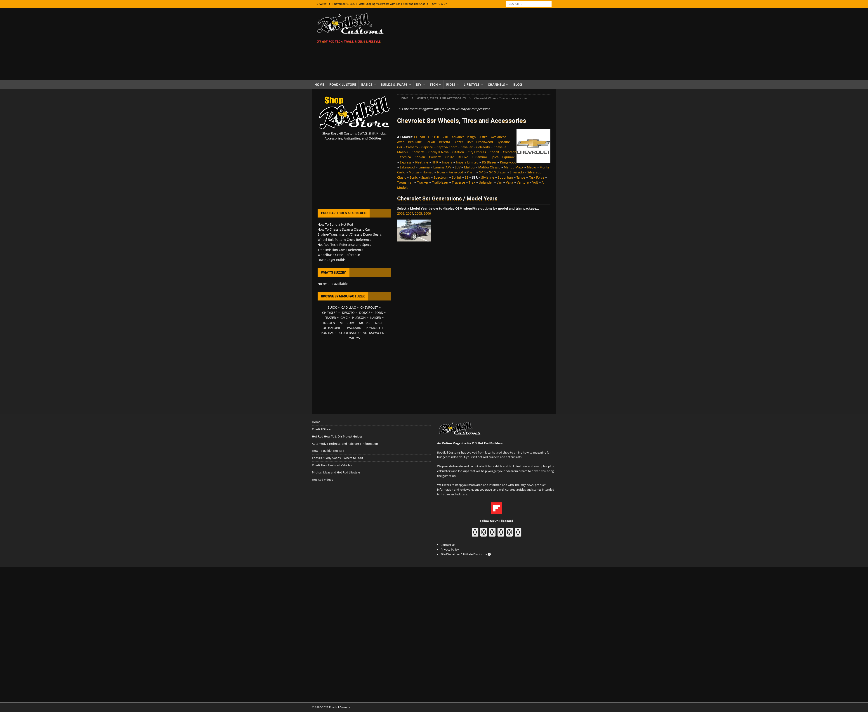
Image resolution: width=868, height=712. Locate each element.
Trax (472, 182)
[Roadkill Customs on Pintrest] (492, 534)
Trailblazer (440, 182)
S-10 (482, 172)
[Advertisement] (473, 44)
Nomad (428, 172)
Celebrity (483, 147)
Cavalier (466, 147)
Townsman (405, 182)
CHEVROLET (423, 137)
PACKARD (354, 328)
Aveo (400, 142)
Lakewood (407, 167)
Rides (450, 84)
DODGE (364, 312)
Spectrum (441, 177)
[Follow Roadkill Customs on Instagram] (483, 534)
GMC (344, 317)
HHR (435, 162)
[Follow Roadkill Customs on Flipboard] (496, 511)
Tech (434, 84)
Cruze (449, 157)
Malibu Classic (489, 167)
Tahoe (521, 177)
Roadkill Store (342, 84)
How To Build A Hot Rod (328, 451)
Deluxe (463, 157)
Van (499, 182)
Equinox (508, 157)
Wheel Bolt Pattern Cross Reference (344, 239)
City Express (477, 152)
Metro (531, 167)
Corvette (435, 157)
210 (445, 137)
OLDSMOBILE (332, 328)
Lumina (424, 167)
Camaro (412, 147)
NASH (379, 323)
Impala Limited (467, 162)
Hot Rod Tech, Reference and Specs (344, 244)
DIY (418, 84)
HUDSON (359, 317)
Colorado (510, 152)
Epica (495, 157)
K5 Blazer (489, 162)
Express (406, 162)
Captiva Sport (446, 147)
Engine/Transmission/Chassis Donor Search (351, 234)
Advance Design (464, 137)
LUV (457, 167)
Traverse (458, 182)
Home (319, 84)
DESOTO (348, 312)
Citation (458, 152)
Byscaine (503, 142)
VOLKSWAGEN (373, 333)
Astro (483, 137)
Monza (414, 172)
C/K (399, 147)
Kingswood (508, 162)
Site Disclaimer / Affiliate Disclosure (464, 554)
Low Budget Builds (332, 260)
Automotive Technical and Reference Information (345, 444)
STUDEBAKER (349, 333)
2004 (409, 213)
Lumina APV (442, 167)
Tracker (422, 182)
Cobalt (494, 152)
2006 (427, 213)
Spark (425, 177)
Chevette (418, 152)
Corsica (405, 157)
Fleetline (421, 162)
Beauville (415, 142)
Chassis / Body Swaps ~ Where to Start (337, 458)
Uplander (486, 182)
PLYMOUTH (374, 328)
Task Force (536, 177)
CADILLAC (348, 307)
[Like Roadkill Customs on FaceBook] (475, 534)
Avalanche (499, 137)
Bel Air (430, 142)
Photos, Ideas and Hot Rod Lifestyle (336, 472)
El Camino (479, 157)
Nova (441, 172)
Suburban (505, 177)
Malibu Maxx (513, 167)
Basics (366, 84)
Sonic (414, 177)
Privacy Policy (450, 549)
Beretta (444, 142)
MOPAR (364, 323)
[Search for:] (529, 3)
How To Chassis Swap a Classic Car (344, 229)
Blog (517, 84)
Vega (509, 182)
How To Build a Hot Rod (335, 224)
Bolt (470, 142)
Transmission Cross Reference (340, 250)
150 (436, 137)
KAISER (375, 317)
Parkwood (455, 172)
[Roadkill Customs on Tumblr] (501, 534)
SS (466, 177)
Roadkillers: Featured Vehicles (332, 465)
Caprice (427, 147)
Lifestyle (471, 84)
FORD (379, 312)
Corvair (420, 157)
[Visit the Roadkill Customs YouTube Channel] (518, 534)
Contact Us (448, 545)
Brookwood (484, 142)
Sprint (456, 177)
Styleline (487, 177)
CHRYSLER (329, 312)
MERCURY (347, 323)
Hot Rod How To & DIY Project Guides (337, 436)
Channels (496, 84)
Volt (535, 182)
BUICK (332, 307)
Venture (523, 182)
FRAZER (330, 317)
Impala (447, 162)
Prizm (471, 172)
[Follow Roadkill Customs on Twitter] (509, 534)
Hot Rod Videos (322, 480)
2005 (418, 213)
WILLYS (354, 338)
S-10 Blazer (497, 172)
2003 (400, 213)
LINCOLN (328, 323)
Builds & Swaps (394, 84)
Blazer (458, 142)
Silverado (517, 172)
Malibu (469, 167)
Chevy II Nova (438, 152)
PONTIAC (327, 333)
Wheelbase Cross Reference (339, 255)
